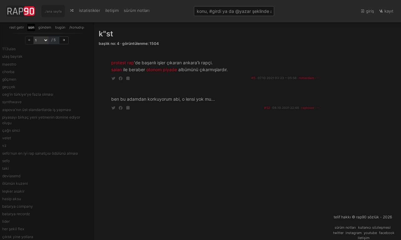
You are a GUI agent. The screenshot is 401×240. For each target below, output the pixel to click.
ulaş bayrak (12, 56)
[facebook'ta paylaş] (121, 78)
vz (4, 145)
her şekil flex (13, 229)
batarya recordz (16, 213)
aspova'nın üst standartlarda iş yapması (36, 109)
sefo (6, 160)
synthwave (12, 101)
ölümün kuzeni (15, 183)
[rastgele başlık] (71, 10)
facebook (386, 233)
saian (116, 69)
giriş (369, 11)
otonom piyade (161, 69)
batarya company (17, 206)
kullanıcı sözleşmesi (374, 227)
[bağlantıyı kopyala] (128, 78)
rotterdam (306, 78)
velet (6, 138)
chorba (8, 71)
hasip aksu (11, 198)
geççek (8, 86)
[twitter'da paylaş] (114, 78)
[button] (318, 78)
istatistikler (89, 10)
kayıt (388, 11)
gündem (44, 27)
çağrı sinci (11, 130)
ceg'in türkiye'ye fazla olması (27, 94)
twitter (338, 233)
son (31, 27)
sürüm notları (136, 10)
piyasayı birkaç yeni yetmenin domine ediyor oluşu (41, 120)
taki (5, 168)
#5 (253, 78)
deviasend (11, 175)
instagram (354, 233)
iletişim (112, 10)
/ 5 (53, 40)
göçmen (9, 79)
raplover (307, 107)
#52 (267, 107)
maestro (9, 64)
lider (6, 221)
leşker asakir (13, 191)
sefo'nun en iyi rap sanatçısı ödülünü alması (40, 153)
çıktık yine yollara (17, 236)
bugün (60, 27)
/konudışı (76, 27)
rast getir (16, 27)
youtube (370, 233)
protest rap (122, 62)
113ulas (9, 48)
